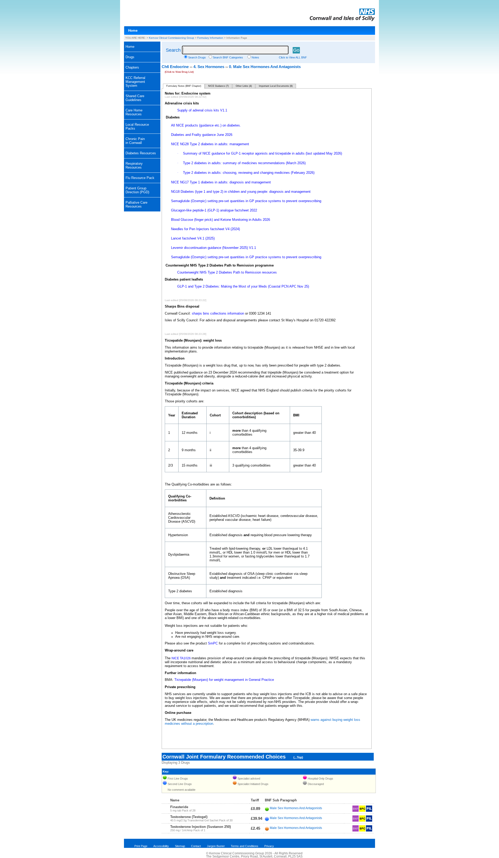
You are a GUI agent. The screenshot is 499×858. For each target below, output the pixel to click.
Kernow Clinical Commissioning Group (171, 37)
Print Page (140, 846)
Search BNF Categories (228, 57)
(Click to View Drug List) (179, 72)
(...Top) (298, 757)
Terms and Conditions (244, 846)
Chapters (132, 67)
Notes (255, 57)
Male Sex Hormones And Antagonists (296, 808)
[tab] (142, 57)
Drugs (130, 57)
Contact (196, 846)
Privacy (269, 846)
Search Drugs (197, 57)
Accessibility (161, 846)
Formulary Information (210, 37)
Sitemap (180, 846)
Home (132, 30)
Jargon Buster (216, 846)
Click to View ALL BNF (293, 57)
